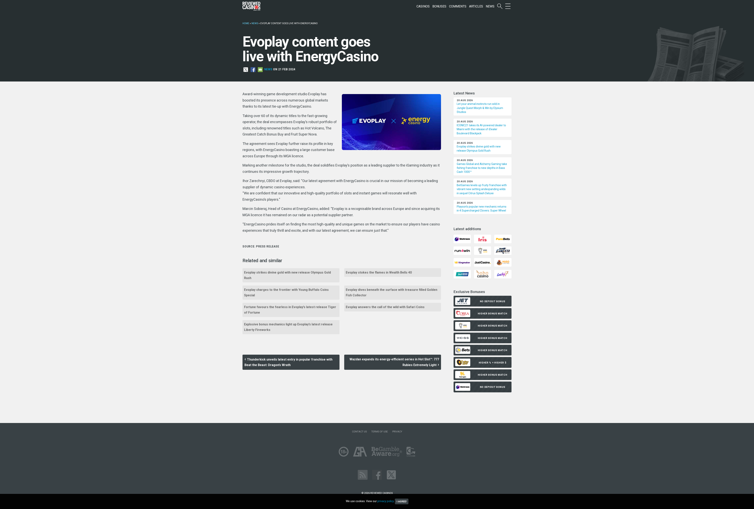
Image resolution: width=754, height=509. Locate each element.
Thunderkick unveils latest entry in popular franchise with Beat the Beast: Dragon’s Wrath (288, 362)
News (490, 6)
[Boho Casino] (482, 274)
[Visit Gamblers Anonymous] (360, 451)
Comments (457, 6)
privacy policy (385, 501)
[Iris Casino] (482, 239)
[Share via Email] (260, 69)
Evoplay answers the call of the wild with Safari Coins (385, 307)
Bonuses (439, 6)
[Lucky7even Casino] (502, 274)
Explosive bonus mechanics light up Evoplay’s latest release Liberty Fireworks (288, 327)
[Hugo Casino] (502, 262)
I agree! (402, 501)
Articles (476, 6)
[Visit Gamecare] (410, 451)
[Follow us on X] (391, 474)
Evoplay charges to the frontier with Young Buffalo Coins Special (286, 292)
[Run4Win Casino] (462, 250)
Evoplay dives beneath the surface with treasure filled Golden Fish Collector (391, 292)
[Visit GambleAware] (387, 451)
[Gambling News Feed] (363, 474)
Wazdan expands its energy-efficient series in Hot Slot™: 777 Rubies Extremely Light (394, 362)
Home (245, 23)
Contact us (359, 431)
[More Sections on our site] (508, 6)
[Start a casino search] (499, 6)
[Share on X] (245, 69)
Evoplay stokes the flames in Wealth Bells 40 (379, 272)
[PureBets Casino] (502, 239)
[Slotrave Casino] (462, 239)
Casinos (423, 6)
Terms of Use (379, 431)
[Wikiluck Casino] (482, 250)
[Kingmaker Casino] (462, 262)
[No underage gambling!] (344, 451)
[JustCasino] (482, 262)
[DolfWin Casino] (462, 274)
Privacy (397, 431)
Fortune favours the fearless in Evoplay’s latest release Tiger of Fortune (290, 309)
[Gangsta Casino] (502, 250)
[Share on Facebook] (253, 69)
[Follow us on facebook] (377, 474)
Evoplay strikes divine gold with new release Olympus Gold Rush (287, 275)
